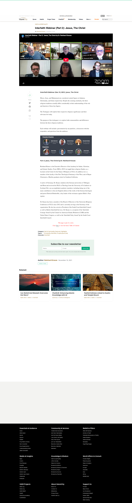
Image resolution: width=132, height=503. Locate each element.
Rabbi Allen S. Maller (25, 297)
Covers (21, 461)
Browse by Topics (55, 469)
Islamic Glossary (24, 469)
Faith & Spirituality (41, 24)
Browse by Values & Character (59, 467)
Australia (85, 469)
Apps (21, 458)
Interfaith (53, 233)
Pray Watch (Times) (24, 441)
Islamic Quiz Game (24, 474)
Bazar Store (86, 489)
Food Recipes (23, 463)
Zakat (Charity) (86, 439)
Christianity (47, 233)
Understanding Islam (25, 448)
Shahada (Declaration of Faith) (91, 435)
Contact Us (54, 489)
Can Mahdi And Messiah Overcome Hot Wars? (98, 500)
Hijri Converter (23, 444)
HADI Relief (23, 491)
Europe (85, 467)
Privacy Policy (54, 493)
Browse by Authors (56, 465)
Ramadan (85, 441)
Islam (21, 431)
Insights (22, 465)
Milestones (54, 491)
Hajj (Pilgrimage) (87, 444)
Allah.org (22, 486)
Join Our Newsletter (56, 441)
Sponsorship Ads (87, 497)
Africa (84, 474)
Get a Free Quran (55, 439)
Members (53, 448)
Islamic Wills (86, 495)
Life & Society (54, 461)
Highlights (64, 231)
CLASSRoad (23, 497)
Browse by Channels (56, 474)
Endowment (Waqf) (88, 493)
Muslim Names (23, 467)
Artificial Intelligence (64, 297)
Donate (85, 486)
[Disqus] (66, 401)
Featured (57, 231)
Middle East (86, 476)
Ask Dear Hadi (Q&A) (56, 433)
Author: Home (42, 263)
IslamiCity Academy (25, 495)
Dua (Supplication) (24, 446)
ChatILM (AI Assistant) (57, 431)
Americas (85, 465)
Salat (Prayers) (86, 437)
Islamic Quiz (23, 472)
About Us (53, 486)
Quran (21, 435)
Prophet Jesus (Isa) (62, 233)
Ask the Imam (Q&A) (56, 435)
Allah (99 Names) (87, 431)
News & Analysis (87, 463)
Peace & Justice (87, 461)
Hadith (21, 439)
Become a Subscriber (56, 444)
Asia (84, 472)
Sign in (102, 16)
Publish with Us (55, 495)
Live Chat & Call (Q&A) (57, 437)
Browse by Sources (56, 472)
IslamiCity (55, 297)
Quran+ (22, 437)
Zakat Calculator (24, 450)
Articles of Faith (87, 433)
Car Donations (86, 491)
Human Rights (86, 458)
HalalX (21, 493)
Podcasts (22, 478)
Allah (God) (22, 433)
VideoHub (22, 476)
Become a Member (56, 446)
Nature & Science (55, 463)
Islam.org (22, 489)
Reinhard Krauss (50, 260)
